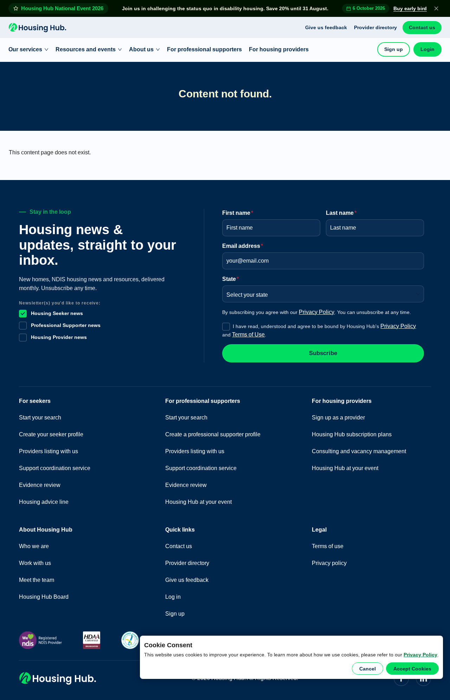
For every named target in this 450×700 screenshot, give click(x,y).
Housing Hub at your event (198, 502)
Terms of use (327, 546)
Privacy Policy (420, 654)
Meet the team (36, 580)
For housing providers (279, 49)
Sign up (393, 49)
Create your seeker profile (51, 434)
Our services (25, 49)
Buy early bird (410, 8)
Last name (341, 213)
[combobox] (320, 292)
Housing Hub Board (44, 597)
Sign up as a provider (338, 417)
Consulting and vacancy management (359, 451)
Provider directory (375, 27)
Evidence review (39, 485)
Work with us (35, 563)
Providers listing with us (48, 451)
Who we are (34, 546)
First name (237, 213)
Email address (242, 246)
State (230, 279)
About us (141, 49)
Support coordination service (54, 468)
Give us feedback (326, 27)
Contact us (422, 27)
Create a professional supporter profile (213, 434)
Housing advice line (44, 502)
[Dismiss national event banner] (436, 8)
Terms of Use (248, 335)
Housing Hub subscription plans (352, 434)
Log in (173, 597)
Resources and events (86, 49)
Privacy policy (329, 563)
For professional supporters (204, 49)
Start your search (40, 417)
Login (427, 49)
